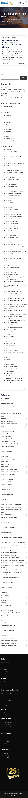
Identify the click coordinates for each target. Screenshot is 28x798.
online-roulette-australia (12, 325)
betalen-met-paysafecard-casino (14, 173)
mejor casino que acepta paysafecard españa (14, 282)
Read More (6, 64)
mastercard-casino (11, 279)
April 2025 (8, 122)
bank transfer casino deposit (13, 156)
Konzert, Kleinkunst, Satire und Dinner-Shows (13, 90)
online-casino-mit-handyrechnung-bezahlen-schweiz (14, 307)
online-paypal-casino (11, 323)
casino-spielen (9, 242)
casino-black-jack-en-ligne (13, 205)
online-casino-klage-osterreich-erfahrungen (13, 301)
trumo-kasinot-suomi (11, 367)
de (6, 261)
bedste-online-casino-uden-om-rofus (15, 163)
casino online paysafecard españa (14, 191)
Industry (8, 270)
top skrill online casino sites (13, 364)
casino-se (8, 240)
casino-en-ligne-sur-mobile (13, 219)
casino (7, 175)
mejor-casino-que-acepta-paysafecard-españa (15, 286)
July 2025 (8, 115)
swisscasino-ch (9, 362)
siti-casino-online (10, 343)
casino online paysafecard (12, 189)
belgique (8, 168)
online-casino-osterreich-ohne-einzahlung (13, 317)
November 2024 (10, 134)
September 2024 (10, 139)
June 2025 (8, 118)
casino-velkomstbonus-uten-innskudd (16, 251)
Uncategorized (10, 371)
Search (2, 74)
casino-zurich (9, 254)
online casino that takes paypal (14, 296)
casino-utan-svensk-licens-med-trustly (16, 249)
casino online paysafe (11, 187)
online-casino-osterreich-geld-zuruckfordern (13, 311)
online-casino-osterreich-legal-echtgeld (16, 314)
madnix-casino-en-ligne (12, 275)
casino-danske (9, 212)
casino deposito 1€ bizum (12, 180)
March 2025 (9, 125)
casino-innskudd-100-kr (12, 224)
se (6, 339)
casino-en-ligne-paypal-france (14, 214)
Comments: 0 (21, 64)
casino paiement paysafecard (13, 193)
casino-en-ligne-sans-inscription (14, 217)
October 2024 (9, 136)
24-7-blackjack (10, 149)
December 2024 (10, 132)
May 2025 (8, 120)
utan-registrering (10, 374)
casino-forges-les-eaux (12, 221)
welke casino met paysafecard (14, 378)
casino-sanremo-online (12, 238)
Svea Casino (4, 96)
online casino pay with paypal (13, 294)
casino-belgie (9, 203)
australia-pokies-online (12, 154)
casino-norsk (9, 231)
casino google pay (10, 182)
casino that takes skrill (11, 198)
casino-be (8, 200)
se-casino (8, 341)
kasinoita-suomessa (11, 272)
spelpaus (8, 348)
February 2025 (9, 127)
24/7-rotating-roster (11, 152)
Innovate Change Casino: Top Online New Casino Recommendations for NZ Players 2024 (12, 43)
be (6, 159)
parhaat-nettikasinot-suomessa (14, 327)
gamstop (8, 265)
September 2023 (10, 141)
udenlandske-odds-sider (12, 369)
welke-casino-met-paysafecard (14, 381)
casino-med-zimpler (11, 226)
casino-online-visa (10, 233)
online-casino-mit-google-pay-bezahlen (16, 304)
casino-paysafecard (11, 235)
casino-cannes (9, 207)
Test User (6, 38)
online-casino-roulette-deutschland (15, 320)
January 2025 (9, 129)
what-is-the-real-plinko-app (13, 383)
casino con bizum (10, 177)
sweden (8, 360)
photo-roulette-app (11, 332)
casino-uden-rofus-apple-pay (13, 244)
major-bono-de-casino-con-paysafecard (16, 277)
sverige (7, 357)
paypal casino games (11, 330)
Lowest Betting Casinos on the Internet (11, 98)
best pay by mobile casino (12, 170)
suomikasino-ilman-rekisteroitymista (15, 353)
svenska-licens (9, 355)
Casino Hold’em (5, 87)
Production (9, 334)
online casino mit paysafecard (14, 291)
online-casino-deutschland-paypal (15, 298)
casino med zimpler (11, 184)
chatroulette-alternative (12, 256)
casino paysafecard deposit (13, 196)
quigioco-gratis (10, 336)
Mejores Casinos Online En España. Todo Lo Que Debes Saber (13, 92)
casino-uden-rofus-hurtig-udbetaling (15, 247)
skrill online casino (10, 346)
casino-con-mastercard (12, 210)
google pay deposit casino (12, 268)
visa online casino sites (11, 376)
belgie (7, 166)
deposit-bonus (9, 263)
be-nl (7, 161)
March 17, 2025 (16, 38)
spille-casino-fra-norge (12, 350)
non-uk (8, 289)
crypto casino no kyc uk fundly (14, 258)
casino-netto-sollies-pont (12, 228)
